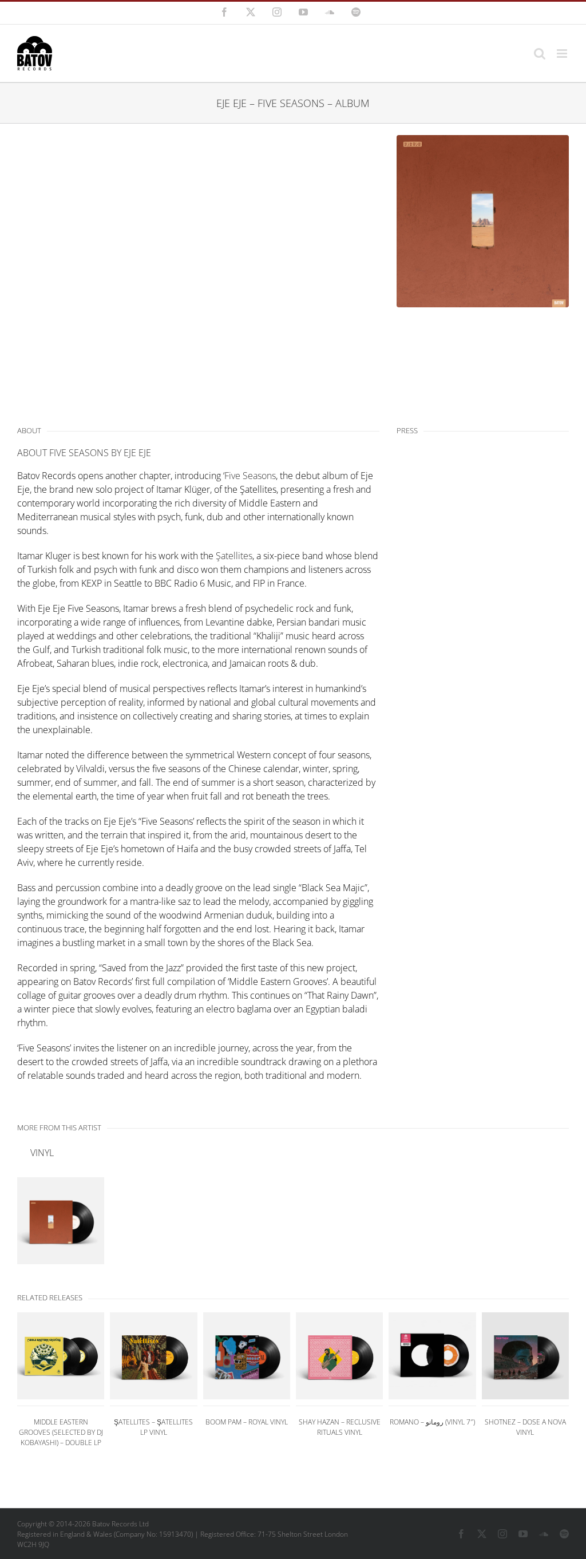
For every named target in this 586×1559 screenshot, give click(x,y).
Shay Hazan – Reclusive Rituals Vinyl (340, 1427)
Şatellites (234, 555)
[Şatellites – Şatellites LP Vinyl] (153, 1355)
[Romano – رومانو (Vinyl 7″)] (432, 1355)
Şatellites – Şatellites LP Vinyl (153, 1427)
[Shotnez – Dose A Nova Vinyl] (525, 1355)
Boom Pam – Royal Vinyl (246, 1422)
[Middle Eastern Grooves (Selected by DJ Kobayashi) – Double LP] (60, 1355)
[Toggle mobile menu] (563, 54)
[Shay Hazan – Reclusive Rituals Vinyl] (339, 1355)
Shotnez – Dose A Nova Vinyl (525, 1427)
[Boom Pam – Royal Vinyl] (246, 1355)
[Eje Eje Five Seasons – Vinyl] (60, 1220)
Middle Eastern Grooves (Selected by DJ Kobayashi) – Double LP (61, 1432)
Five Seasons (250, 475)
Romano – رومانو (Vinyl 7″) (432, 1422)
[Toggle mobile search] (539, 54)
